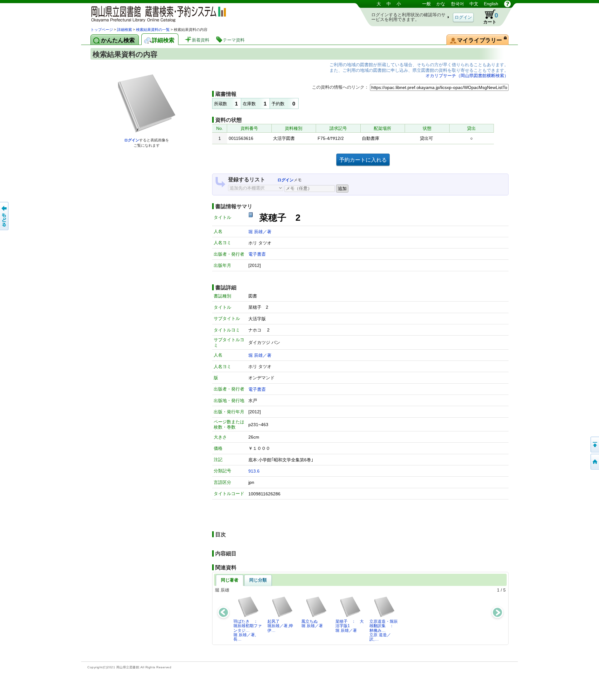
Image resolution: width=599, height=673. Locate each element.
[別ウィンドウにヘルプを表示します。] (507, 4)
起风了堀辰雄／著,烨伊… (280, 626)
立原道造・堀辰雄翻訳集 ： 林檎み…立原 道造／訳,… (383, 630)
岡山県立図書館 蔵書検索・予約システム (156, 13)
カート (490, 18)
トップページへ (594, 461)
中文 (474, 3)
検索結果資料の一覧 (153, 29)
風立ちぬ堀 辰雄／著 (312, 623)
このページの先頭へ (594, 444)
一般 (426, 3)
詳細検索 (124, 29)
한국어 (457, 3)
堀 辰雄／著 (259, 231)
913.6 (254, 471)
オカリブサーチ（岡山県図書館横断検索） (467, 75)
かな (440, 3)
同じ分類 (258, 579)
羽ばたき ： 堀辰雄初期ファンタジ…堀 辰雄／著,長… (247, 630)
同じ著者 (229, 579)
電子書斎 (257, 254)
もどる (4, 216)
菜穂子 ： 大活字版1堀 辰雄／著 (349, 626)
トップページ (101, 29)
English (491, 3)
